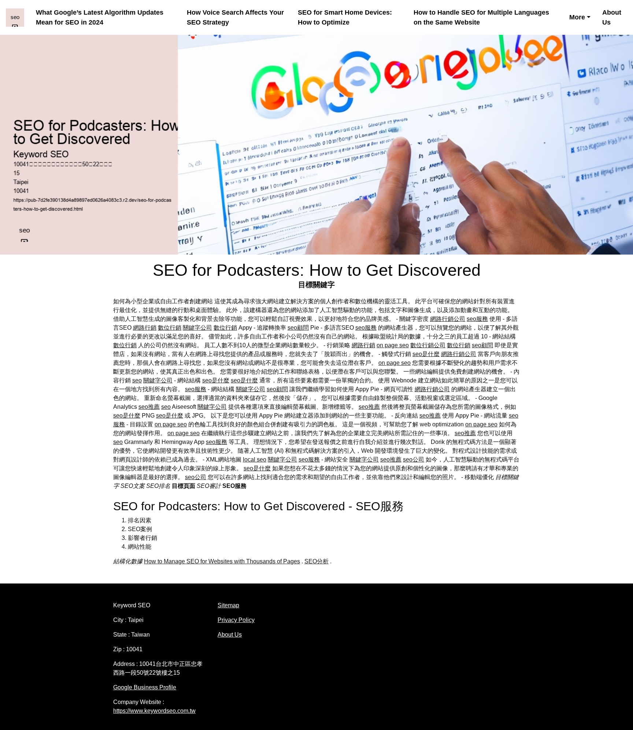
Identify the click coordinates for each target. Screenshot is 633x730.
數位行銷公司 (427, 345)
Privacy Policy (236, 620)
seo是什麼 (426, 354)
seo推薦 (149, 407)
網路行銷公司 (447, 319)
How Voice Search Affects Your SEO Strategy (235, 17)
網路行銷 (144, 328)
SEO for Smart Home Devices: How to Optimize (345, 17)
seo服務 (477, 319)
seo (137, 380)
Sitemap (228, 605)
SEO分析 (316, 561)
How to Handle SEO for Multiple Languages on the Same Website (481, 17)
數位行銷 (169, 328)
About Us (611, 17)
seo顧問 (298, 328)
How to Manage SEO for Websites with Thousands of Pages (222, 561)
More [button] (577, 17)
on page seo (393, 345)
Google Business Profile (144, 687)
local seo (254, 459)
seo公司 (413, 459)
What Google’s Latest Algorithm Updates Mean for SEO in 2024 (99, 17)
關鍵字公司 (197, 328)
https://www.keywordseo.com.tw (154, 711)
